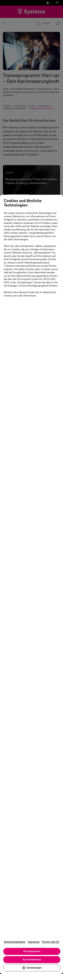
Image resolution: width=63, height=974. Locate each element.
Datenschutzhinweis (14, 941)
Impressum (34, 941)
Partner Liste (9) (50, 941)
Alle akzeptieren (31, 951)
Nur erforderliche (32, 959)
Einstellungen (34, 967)
